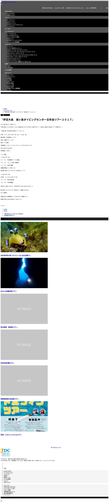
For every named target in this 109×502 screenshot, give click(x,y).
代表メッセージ (11, 76)
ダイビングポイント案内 (13, 37)
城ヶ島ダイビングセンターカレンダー (75, 8)
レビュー (6, 480)
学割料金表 (10, 67)
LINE (107, 8)
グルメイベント (11, 21)
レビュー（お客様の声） (91, 8)
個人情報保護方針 (8, 493)
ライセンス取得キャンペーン (14, 48)
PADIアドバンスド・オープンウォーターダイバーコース (21, 51)
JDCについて (8, 72)
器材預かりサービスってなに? (14, 40)
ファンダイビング (9, 31)
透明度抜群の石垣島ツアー (10, 399)
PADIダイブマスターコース (14, 60)
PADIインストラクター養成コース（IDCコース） (19, 61)
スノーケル (7, 28)
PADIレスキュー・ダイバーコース (15, 53)
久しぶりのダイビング (12, 35)
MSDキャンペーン (11, 23)
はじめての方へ (9, 11)
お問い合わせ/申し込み (47, 8)
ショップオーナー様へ (59, 8)
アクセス (9, 90)
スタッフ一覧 (10, 85)
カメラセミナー (11, 26)
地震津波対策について (9, 491)
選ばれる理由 (10, 86)
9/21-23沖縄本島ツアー (9, 291)
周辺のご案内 (10, 83)
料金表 (6, 63)
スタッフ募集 (7, 490)
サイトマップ (7, 494)
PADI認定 (9, 80)
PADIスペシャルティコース (13, 58)
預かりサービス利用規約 (13, 42)
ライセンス (7, 44)
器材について (10, 38)
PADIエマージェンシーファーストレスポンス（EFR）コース (22, 55)
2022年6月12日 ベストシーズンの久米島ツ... (16, 255)
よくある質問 (8, 70)
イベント (7, 17)
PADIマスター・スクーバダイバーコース (17, 56)
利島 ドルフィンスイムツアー (11, 434)
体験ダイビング (11, 15)
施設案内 (9, 78)
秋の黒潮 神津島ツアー (10, 327)
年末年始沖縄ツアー (7, 363)
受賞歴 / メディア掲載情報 (13, 88)
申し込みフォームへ (56, 447)
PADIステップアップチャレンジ (15, 24)
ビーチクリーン (11, 19)
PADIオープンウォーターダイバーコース (17, 50)
